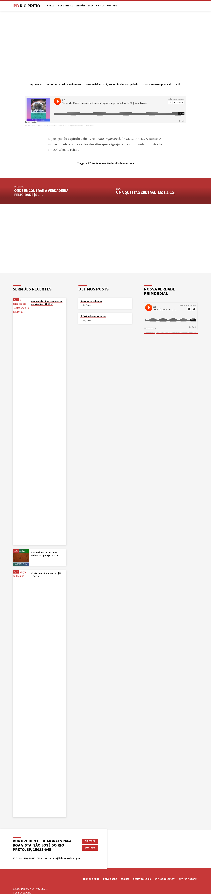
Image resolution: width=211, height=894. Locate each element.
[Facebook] (185, 5)
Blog (91, 5)
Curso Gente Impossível (157, 84)
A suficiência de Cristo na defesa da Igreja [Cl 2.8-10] (45, 554)
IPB (26, 6)
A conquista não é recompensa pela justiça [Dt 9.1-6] (46, 302)
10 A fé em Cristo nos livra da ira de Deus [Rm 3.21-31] (177, 332)
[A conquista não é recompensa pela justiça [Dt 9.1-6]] (21, 421)
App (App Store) (188, 879)
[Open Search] (179, 5)
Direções (90, 841)
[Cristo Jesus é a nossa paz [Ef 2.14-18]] (21, 693)
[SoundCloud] (197, 5)
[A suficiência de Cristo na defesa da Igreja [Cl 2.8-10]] (21, 557)
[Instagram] (193, 5)
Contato (112, 5)
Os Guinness (99, 163)
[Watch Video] (32, 308)
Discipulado (131, 84)
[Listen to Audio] (34, 308)
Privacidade (110, 879)
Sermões (80, 5)
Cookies (125, 879)
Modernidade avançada (120, 163)
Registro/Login (142, 879)
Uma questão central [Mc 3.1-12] (145, 192)
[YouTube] (189, 5)
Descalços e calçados (91, 301)
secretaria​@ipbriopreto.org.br (62, 858)
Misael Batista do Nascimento (64, 84)
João (178, 84)
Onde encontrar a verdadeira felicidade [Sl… (41, 192)
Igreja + (51, 5)
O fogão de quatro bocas (93, 316)
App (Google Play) (165, 879)
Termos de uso (91, 879)
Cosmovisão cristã (96, 84)
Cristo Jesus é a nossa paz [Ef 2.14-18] (46, 575)
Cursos (100, 5)
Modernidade (116, 84)
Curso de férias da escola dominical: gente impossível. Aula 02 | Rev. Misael (65, 125)
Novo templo (65, 5)
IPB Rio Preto (30, 125)
